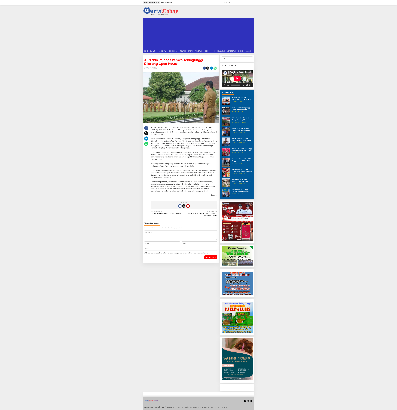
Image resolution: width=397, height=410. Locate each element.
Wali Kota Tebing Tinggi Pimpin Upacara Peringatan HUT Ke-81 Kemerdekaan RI (241, 170)
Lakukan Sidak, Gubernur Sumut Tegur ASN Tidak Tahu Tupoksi (202, 213)
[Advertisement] (198, 33)
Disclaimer (205, 407)
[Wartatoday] (161, 11)
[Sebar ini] (204, 68)
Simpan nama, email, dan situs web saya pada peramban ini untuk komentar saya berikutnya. (177, 253)
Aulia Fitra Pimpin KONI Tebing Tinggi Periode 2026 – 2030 (242, 160)
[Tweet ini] (207, 68)
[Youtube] (188, 206)
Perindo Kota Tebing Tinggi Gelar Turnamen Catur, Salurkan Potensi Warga (241, 108)
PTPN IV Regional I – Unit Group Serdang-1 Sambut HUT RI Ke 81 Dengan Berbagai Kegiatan (242, 119)
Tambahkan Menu (166, 2)
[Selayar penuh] (250, 85)
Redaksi (180, 407)
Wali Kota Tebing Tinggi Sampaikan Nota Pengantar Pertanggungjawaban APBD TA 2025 (241, 139)
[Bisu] (247, 85)
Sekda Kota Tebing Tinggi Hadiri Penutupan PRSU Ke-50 (242, 129)
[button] (252, 2)
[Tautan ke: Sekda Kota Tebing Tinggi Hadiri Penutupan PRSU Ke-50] (226, 131)
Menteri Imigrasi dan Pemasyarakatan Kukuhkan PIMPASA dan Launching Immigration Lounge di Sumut (242, 98)
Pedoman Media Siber (192, 407)
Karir (212, 407)
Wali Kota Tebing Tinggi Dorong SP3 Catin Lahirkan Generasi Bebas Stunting (241, 190)
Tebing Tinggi (148, 69)
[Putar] (224, 85)
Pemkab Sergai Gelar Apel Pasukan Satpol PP (166, 212)
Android (224, 407)
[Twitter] (183, 206)
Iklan (218, 407)
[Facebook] (180, 206)
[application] (237, 78)
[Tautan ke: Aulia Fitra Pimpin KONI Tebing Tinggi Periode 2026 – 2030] (226, 162)
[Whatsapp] (215, 68)
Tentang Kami (170, 407)
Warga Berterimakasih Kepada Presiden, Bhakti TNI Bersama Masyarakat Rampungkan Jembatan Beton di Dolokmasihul (242, 180)
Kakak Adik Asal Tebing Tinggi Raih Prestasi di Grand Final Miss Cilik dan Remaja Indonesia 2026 (242, 149)
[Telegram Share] (211, 68)
